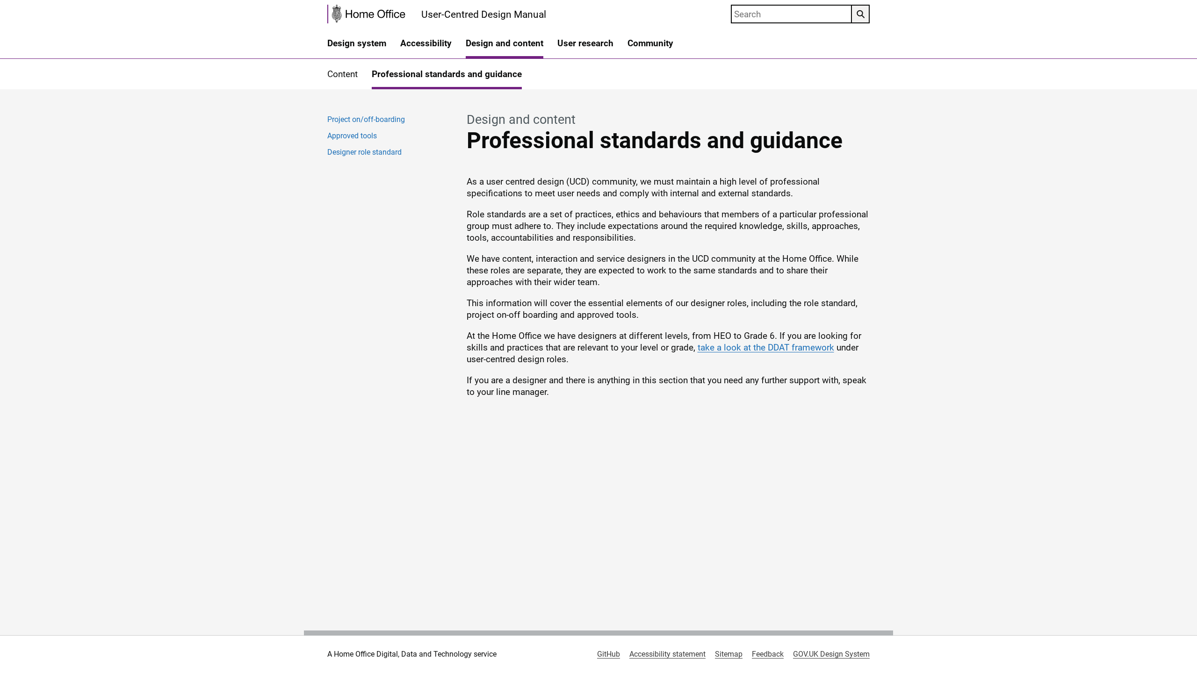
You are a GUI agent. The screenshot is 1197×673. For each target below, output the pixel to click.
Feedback (768, 654)
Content (342, 74)
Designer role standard (364, 152)
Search (860, 14)
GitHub (608, 654)
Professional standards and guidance (447, 74)
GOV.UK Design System (831, 654)
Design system (356, 43)
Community (650, 43)
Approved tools (352, 135)
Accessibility (426, 43)
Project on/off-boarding (366, 119)
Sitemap (729, 654)
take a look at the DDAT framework (766, 347)
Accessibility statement (667, 654)
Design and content (504, 43)
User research (585, 43)
